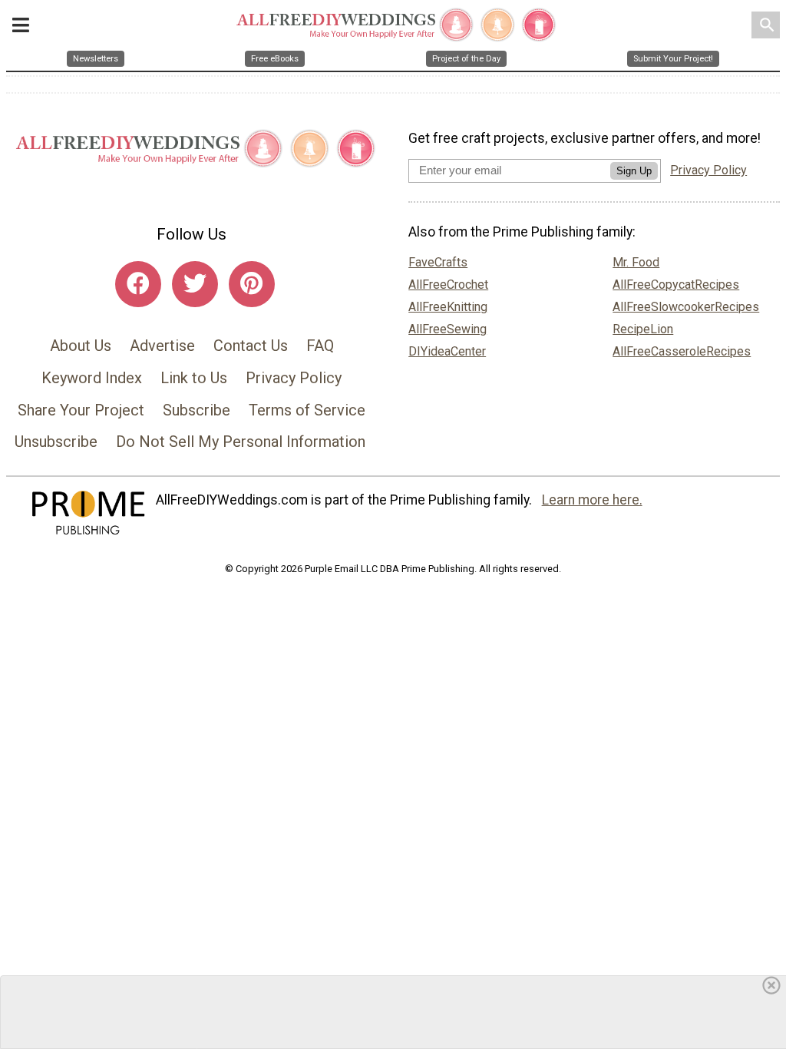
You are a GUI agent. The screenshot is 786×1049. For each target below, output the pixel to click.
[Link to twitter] (195, 284)
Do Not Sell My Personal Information (240, 441)
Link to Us (193, 378)
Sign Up (634, 171)
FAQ (320, 345)
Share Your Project (81, 410)
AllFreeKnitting (447, 306)
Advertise (162, 345)
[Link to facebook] (138, 284)
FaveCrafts (437, 262)
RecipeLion (643, 329)
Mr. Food (636, 262)
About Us (80, 345)
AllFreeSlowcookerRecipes (686, 306)
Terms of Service (307, 410)
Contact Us (250, 345)
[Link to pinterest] (252, 284)
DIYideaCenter (447, 351)
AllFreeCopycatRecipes (676, 284)
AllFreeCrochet (448, 284)
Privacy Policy (294, 378)
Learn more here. (592, 500)
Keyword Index (91, 378)
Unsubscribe (56, 441)
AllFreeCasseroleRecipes (682, 351)
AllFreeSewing (447, 329)
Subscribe (196, 410)
